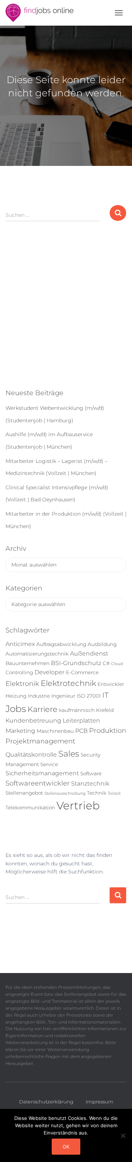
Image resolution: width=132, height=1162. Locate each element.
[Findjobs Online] (42, 13)
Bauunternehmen (28, 663)
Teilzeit (114, 793)
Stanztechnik (90, 783)
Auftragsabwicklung (61, 644)
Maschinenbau (55, 731)
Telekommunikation (30, 807)
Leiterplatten (81, 720)
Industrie (39, 696)
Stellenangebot (24, 793)
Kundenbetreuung (33, 720)
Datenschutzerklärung (46, 1102)
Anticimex (20, 644)
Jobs (16, 708)
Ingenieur (63, 696)
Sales (68, 754)
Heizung (16, 696)
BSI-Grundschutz (76, 663)
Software (91, 773)
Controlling (19, 672)
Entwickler (111, 684)
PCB (81, 730)
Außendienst (89, 653)
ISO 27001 (89, 696)
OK (66, 1147)
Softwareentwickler (38, 783)
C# (106, 663)
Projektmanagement (40, 741)
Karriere (42, 709)
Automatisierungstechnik (37, 654)
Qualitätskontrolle (31, 754)
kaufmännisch (77, 710)
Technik (96, 793)
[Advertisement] (66, 311)
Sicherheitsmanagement (42, 773)
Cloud (117, 663)
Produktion (107, 731)
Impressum (99, 1102)
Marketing (20, 730)
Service (49, 764)
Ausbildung (102, 644)
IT (105, 695)
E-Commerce (82, 672)
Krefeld (105, 710)
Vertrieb (78, 805)
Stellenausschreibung (64, 793)
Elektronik (22, 684)
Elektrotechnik (68, 683)
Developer (49, 672)
